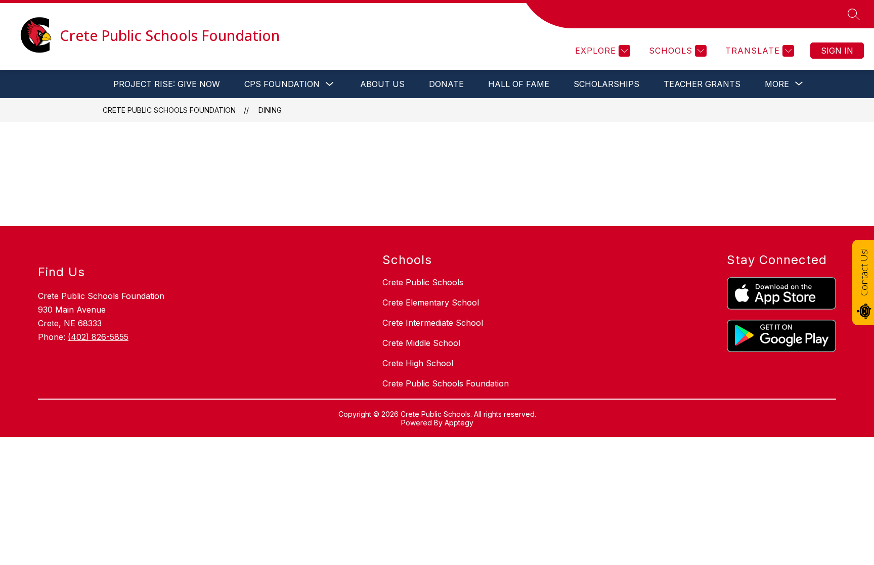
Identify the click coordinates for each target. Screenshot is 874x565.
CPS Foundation (282, 84)
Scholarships (606, 84)
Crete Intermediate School (432, 323)
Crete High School (417, 363)
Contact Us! (864, 272)
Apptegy (459, 422)
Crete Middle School (421, 343)
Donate (446, 84)
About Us (382, 84)
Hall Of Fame (518, 84)
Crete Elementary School (430, 302)
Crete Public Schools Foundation (169, 110)
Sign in (837, 51)
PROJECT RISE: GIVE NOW (166, 84)
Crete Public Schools (422, 282)
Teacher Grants (702, 84)
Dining (270, 110)
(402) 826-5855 (98, 337)
